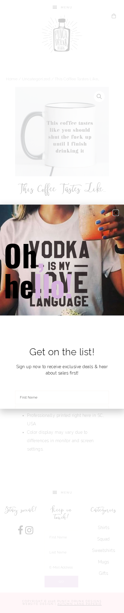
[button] (115, 213)
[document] (62, 306)
